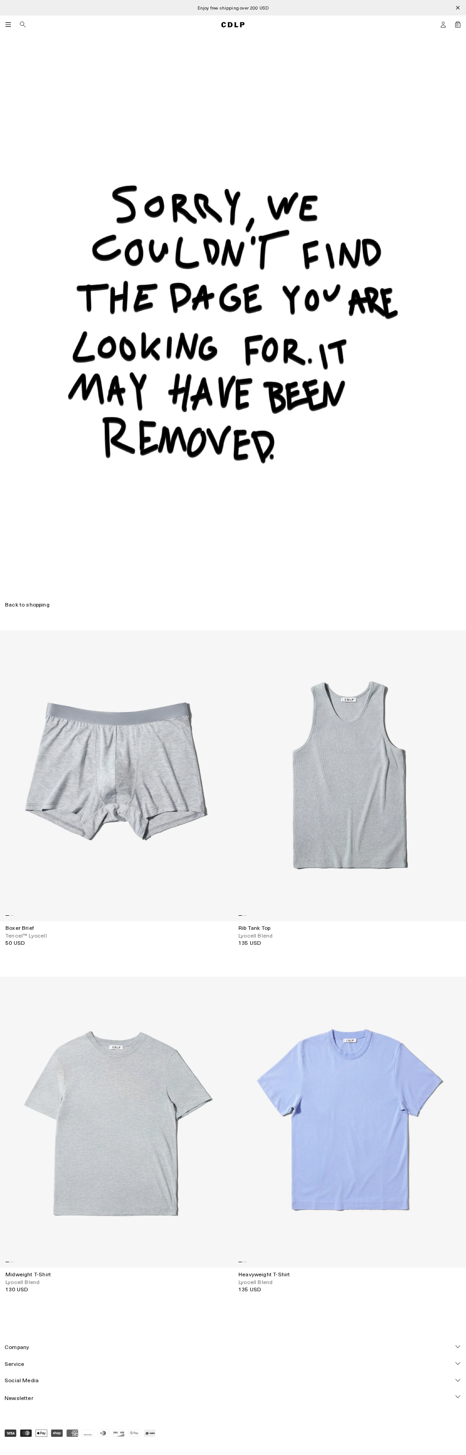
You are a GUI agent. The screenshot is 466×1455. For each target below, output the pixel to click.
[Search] (22, 24)
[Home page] (233, 24)
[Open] (8, 24)
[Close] (457, 7)
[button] (443, 24)
